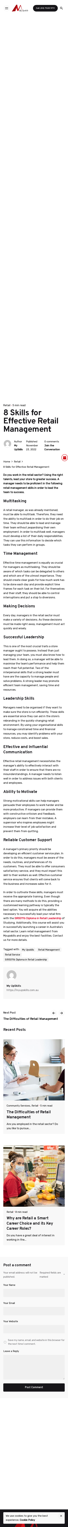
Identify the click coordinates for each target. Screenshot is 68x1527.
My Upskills (28, 949)
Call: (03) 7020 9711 (45, 8)
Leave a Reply (11, 1351)
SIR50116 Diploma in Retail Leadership (26, 959)
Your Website (10, 1321)
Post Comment (34, 1387)
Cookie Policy (27, 1519)
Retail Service (12, 954)
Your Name (9, 1285)
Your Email (9, 1303)
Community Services (18, 1105)
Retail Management (49, 949)
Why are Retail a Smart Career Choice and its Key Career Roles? (30, 1223)
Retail (6, 405)
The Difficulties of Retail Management (29, 1115)
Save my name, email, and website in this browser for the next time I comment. (36, 1342)
